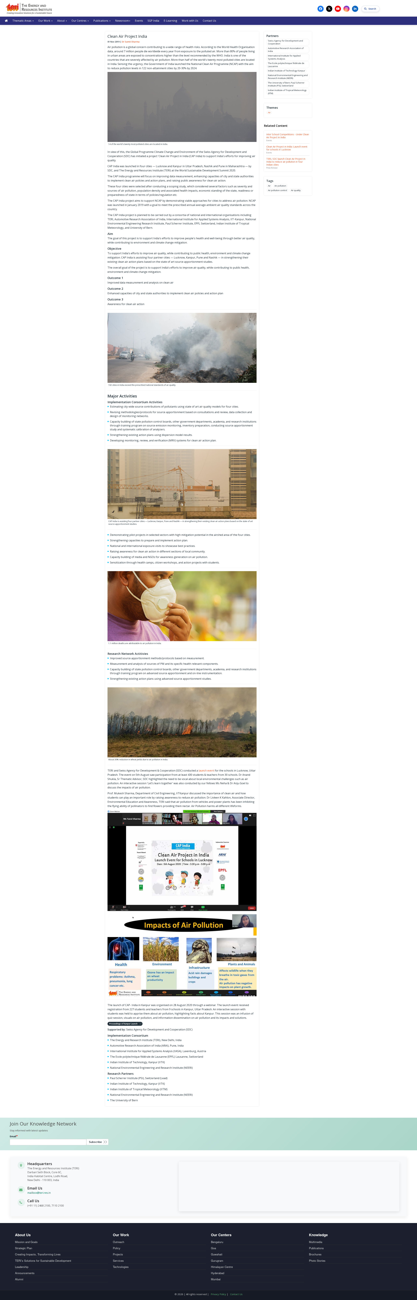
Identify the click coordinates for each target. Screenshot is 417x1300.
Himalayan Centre (222, 1267)
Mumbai (216, 1279)
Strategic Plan (23, 1248)
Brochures (315, 1254)
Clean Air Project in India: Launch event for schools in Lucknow (286, 148)
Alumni (19, 1279)
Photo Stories (317, 1261)
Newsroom (122, 20)
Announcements (25, 1273)
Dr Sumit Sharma (130, 41)
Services (118, 1261)
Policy (116, 1248)
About (61, 20)
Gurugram (217, 1261)
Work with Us (190, 20)
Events (139, 20)
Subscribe (95, 1142)
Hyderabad (217, 1273)
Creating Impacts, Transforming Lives (38, 1254)
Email (13, 1136)
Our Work (44, 20)
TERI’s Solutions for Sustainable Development (43, 1261)
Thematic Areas (22, 20)
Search (372, 8)
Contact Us (209, 20)
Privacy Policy (218, 1294)
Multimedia (315, 1242)
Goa (213, 1248)
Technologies (121, 1267)
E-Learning (170, 20)
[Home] (29, 8)
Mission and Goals (26, 1242)
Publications (101, 20)
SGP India (153, 20)
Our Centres (79, 20)
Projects (118, 1254)
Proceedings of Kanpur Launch (123, 1023)
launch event (206, 770)
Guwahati (216, 1254)
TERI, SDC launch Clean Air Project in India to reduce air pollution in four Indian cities (285, 161)
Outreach (118, 1242)
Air (269, 112)
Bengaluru (217, 1242)
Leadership (21, 1267)
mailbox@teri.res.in (39, 1193)
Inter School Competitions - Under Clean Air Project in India (287, 136)
